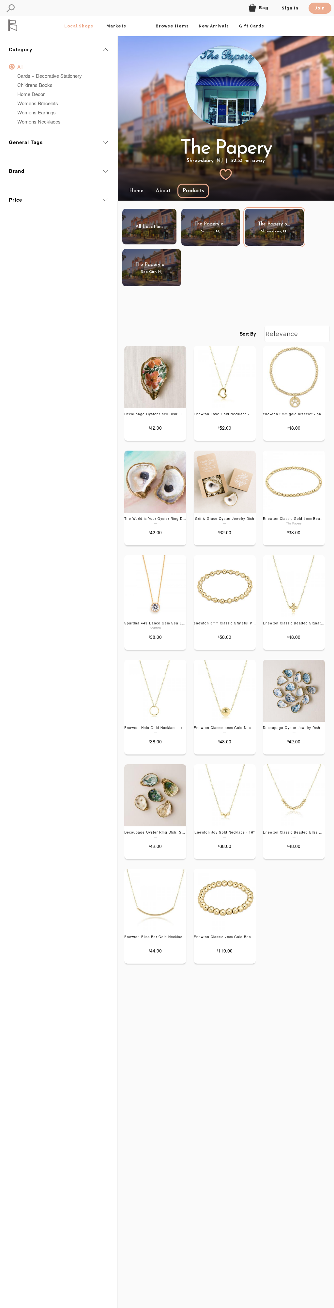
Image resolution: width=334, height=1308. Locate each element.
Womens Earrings (36, 112)
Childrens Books (35, 84)
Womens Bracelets (37, 103)
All (20, 66)
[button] (11, 8)
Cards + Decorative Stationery (49, 75)
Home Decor (31, 94)
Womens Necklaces (39, 121)
